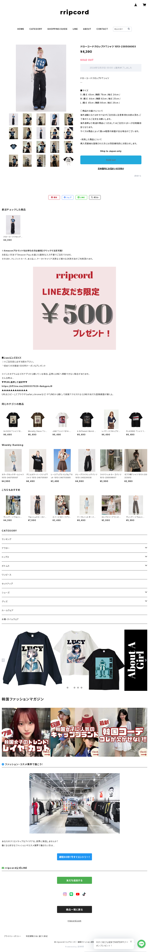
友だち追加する (74, 880)
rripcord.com (74, 920)
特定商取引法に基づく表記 (37, 936)
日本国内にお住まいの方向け (111, 168)
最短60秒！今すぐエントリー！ (74, 857)
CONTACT (102, 29)
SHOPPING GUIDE (57, 29)
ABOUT (87, 29)
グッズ (4, 601)
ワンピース (6, 575)
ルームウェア (8, 610)
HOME (20, 29)
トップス (5, 557)
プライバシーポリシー (12, 936)
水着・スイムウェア (10, 619)
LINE (75, 29)
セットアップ (7, 583)
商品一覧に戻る (74, 909)
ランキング (6, 539)
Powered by (71, 947)
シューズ (6, 592)
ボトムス (6, 566)
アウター (6, 548)
